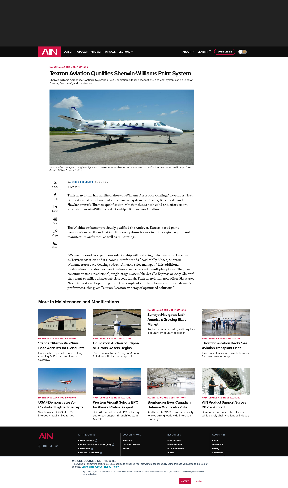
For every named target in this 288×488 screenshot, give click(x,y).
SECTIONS (124, 51)
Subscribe (225, 51)
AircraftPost (84, 448)
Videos (170, 452)
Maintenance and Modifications (69, 67)
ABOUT (187, 51)
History (215, 448)
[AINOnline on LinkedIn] (57, 446)
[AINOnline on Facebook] (39, 446)
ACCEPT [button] (185, 481)
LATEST (68, 51)
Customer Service (131, 444)
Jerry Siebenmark (81, 182)
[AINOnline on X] (51, 446)
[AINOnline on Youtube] (45, 446)
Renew (126, 448)
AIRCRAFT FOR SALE (103, 51)
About (215, 440)
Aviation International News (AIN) (94, 444)
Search (203, 51)
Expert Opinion (174, 444)
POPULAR (81, 51)
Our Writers (217, 444)
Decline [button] (198, 481)
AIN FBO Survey (86, 440)
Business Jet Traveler (88, 452)
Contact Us (217, 452)
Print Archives (174, 440)
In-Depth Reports (175, 448)
